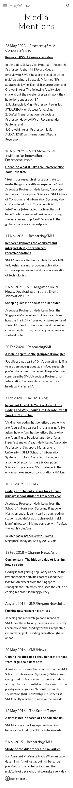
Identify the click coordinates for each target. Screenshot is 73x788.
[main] (36, 21)
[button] (5, 5)
